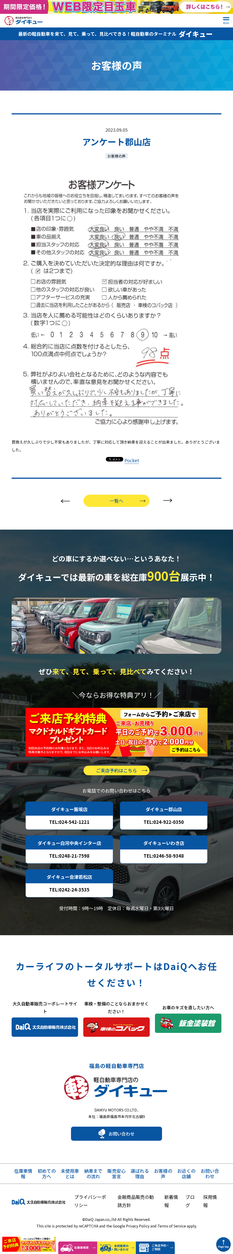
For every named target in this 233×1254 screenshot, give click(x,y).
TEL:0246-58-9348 (164, 855)
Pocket (131, 460)
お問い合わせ (121, 1134)
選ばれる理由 (140, 1173)
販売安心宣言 (116, 1173)
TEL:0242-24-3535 (69, 889)
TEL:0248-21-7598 (69, 855)
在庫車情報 (23, 1173)
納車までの (93, 1173)
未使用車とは (70, 1173)
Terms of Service (171, 1226)
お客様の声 (116, 156)
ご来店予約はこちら (116, 770)
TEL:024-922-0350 (164, 822)
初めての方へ (47, 1173)
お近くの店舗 (186, 1173)
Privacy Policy (137, 1226)
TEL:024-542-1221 (69, 822)
